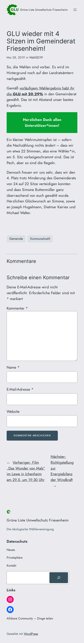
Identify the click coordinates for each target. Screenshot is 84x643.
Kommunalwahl (40, 238)
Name (13, 367)
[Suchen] (58, 577)
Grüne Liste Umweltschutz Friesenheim (44, 10)
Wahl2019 (36, 57)
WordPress (31, 634)
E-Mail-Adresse (20, 389)
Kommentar (17, 308)
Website (13, 411)
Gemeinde (16, 238)
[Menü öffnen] (75, 9)
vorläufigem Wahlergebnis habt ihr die (40, 91)
